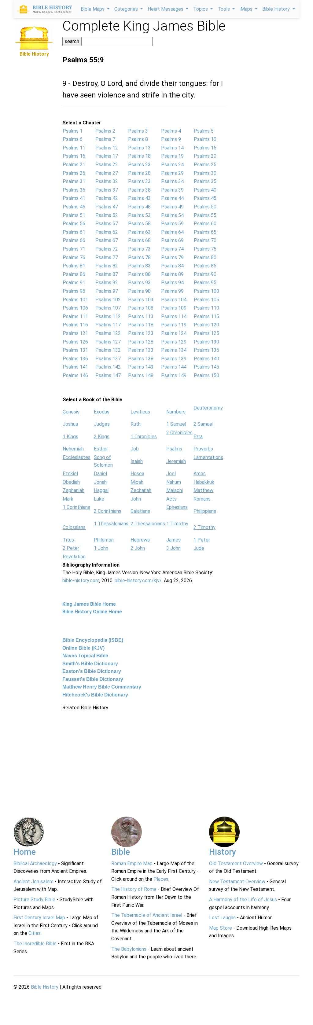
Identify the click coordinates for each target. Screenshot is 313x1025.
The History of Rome (133, 889)
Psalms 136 (75, 359)
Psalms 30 (205, 173)
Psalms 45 (205, 198)
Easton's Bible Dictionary (91, 671)
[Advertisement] (34, 149)
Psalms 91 (74, 282)
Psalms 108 (140, 308)
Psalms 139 (173, 359)
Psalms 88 (139, 274)
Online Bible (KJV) (83, 648)
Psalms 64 (172, 232)
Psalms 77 (106, 257)
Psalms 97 (106, 291)
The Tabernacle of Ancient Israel (146, 915)
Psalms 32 (106, 181)
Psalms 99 (172, 291)
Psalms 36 (74, 190)
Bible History (44, 987)
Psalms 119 (173, 325)
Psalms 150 (206, 375)
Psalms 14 (172, 148)
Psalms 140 (206, 359)
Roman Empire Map (132, 863)
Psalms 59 (172, 223)
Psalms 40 (205, 190)
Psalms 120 (206, 325)
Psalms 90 (205, 274)
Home (24, 852)
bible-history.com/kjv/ (138, 580)
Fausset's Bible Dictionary (92, 679)
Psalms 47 (106, 207)
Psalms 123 (140, 333)
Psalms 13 (139, 148)
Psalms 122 (108, 333)
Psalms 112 (108, 316)
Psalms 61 (74, 232)
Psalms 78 (139, 257)
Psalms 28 (139, 173)
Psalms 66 (74, 240)
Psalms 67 (106, 240)
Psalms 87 (106, 274)
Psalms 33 (139, 181)
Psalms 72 (106, 249)
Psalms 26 (74, 173)
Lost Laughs (222, 917)
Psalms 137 (108, 359)
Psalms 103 (140, 300)
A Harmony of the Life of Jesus (243, 899)
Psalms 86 (74, 274)
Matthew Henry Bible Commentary (101, 686)
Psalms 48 (139, 207)
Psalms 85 (205, 266)
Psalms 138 (140, 359)
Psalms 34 (172, 181)
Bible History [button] (276, 9)
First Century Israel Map (39, 917)
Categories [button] (126, 9)
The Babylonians (128, 949)
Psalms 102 (108, 300)
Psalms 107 (108, 308)
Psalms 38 (139, 190)
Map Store (220, 928)
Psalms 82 (106, 266)
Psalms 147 (108, 375)
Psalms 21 (74, 164)
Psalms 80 (205, 257)
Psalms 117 (108, 325)
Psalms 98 (139, 291)
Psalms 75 (205, 249)
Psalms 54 (172, 215)
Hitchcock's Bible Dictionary (95, 694)
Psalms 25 (205, 164)
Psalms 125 (206, 333)
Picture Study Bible (34, 899)
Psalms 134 (173, 350)
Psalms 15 (205, 148)
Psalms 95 (205, 282)
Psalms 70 (205, 240)
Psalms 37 (106, 190)
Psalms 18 (139, 156)
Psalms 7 (105, 139)
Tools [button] (224, 9)
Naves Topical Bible (85, 655)
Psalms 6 (73, 139)
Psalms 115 (206, 316)
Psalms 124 (173, 333)
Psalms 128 (140, 342)
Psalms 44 (172, 198)
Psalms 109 (173, 308)
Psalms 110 (206, 308)
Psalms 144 (173, 367)
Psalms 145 (206, 367)
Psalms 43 (139, 198)
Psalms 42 (106, 198)
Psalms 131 (75, 350)
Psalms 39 (172, 190)
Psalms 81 (74, 266)
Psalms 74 (172, 249)
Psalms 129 (173, 342)
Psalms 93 (139, 282)
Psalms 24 (172, 164)
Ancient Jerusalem (33, 881)
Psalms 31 (74, 181)
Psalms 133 (140, 350)
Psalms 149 (173, 375)
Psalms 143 (140, 367)
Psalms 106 (75, 308)
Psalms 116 (75, 325)
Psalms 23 (139, 164)
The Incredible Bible (35, 943)
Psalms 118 (140, 325)
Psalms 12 (106, 148)
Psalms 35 (205, 181)
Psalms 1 (73, 131)
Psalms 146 (75, 375)
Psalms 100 (206, 291)
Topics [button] (201, 9)
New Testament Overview (237, 881)
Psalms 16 (74, 156)
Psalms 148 (140, 375)
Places (160, 879)
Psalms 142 (108, 367)
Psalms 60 (205, 223)
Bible (120, 852)
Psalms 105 (206, 300)
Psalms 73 (139, 249)
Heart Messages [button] (166, 9)
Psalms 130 (206, 342)
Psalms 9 (171, 139)
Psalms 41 (74, 198)
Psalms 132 (108, 350)
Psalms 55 (205, 215)
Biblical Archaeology (35, 863)
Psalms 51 (74, 215)
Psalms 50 (205, 207)
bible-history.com (80, 580)
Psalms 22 (106, 164)
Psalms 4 (171, 131)
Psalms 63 (139, 232)
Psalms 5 (204, 131)
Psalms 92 (106, 282)
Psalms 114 (173, 316)
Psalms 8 (138, 139)
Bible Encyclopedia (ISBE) (92, 640)
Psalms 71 (74, 249)
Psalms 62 (106, 232)
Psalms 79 (172, 257)
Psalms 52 (106, 215)
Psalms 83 (139, 266)
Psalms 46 (74, 207)
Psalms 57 (106, 223)
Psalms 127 (108, 342)
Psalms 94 (172, 282)
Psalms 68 (139, 240)
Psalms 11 (74, 148)
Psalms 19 (172, 156)
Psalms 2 (105, 131)
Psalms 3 (138, 131)
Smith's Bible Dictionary (90, 663)
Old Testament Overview (236, 863)
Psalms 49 (172, 207)
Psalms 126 (75, 342)
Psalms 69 (172, 240)
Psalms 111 (75, 316)
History (222, 852)
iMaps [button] (247, 9)
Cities (34, 933)
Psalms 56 (74, 223)
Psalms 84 (172, 266)
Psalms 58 (139, 223)
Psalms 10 (205, 139)
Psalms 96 (74, 291)
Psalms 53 (139, 215)
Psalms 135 (206, 350)
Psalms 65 (205, 232)
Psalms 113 (140, 316)
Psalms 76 (74, 257)
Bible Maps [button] (93, 9)
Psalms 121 (75, 333)
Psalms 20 (205, 156)
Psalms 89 (172, 274)
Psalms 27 (106, 173)
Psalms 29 (172, 173)
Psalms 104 (173, 300)
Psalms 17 (106, 156)
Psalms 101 (75, 300)
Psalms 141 (75, 367)
